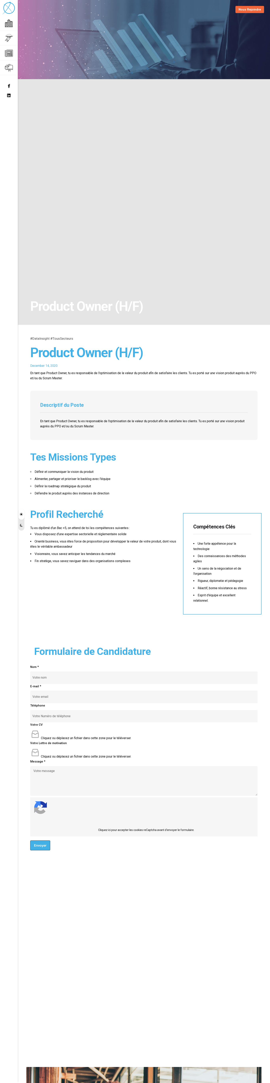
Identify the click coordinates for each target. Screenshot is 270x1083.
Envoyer (40, 845)
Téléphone (37, 705)
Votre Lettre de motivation (48, 743)
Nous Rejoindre (250, 9)
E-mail (35, 686)
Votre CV (36, 724)
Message (37, 761)
